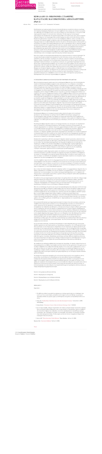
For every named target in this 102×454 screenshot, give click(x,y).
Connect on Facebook (75, 5)
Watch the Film (41, 5)
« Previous (25, 24)
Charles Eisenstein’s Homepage (58, 9)
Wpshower (22, 334)
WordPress (33, 334)
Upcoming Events (42, 9)
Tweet (35, 326)
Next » (29, 24)
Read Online (40, 3)
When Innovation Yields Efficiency (51, 318)
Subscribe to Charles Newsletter (76, 3)
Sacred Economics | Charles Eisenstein (26, 332)
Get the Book (41, 7)
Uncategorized (50, 24)
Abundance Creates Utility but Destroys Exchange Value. (57, 305)
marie (36, 24)
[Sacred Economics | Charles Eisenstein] (25, 9)
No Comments (56, 24)
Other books (54, 3)
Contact (54, 7)
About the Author (41, 11)
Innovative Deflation (46, 321)
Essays (53, 5)
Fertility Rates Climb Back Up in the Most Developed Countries (57, 300)
